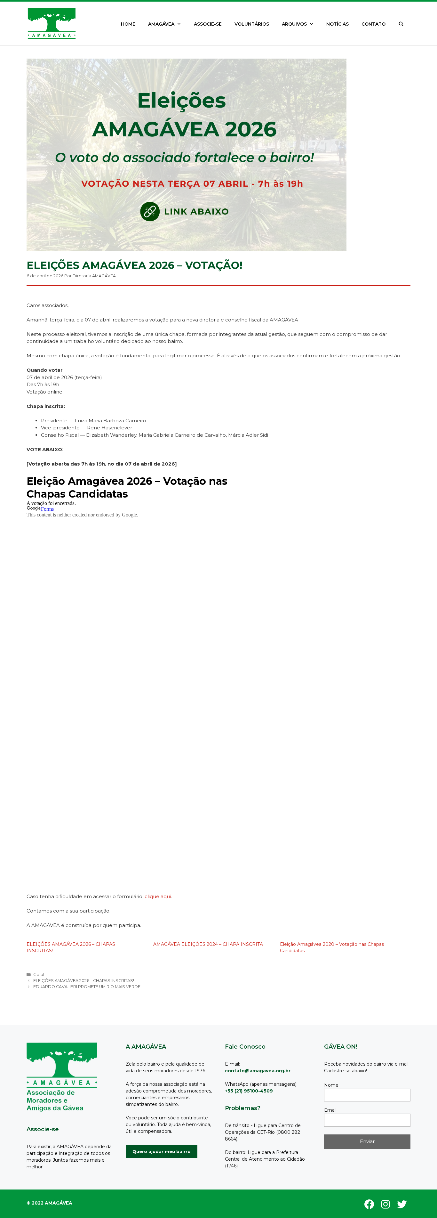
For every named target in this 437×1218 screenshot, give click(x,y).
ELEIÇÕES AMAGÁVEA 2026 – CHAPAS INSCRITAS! (83, 980)
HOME (128, 24)
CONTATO (373, 24)
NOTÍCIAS (337, 24)
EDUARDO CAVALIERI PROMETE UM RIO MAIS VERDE (86, 986)
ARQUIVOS (294, 24)
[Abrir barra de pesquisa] (401, 24)
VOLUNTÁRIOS (251, 24)
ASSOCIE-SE (208, 24)
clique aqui (158, 896)
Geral (38, 974)
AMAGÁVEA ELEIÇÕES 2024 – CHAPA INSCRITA (208, 944)
